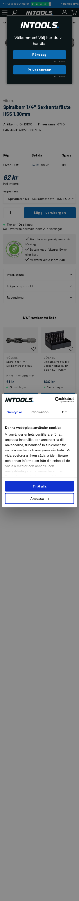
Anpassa (37, 498)
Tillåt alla (39, 486)
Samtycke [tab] (14, 412)
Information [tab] (39, 412)
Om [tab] (64, 412)
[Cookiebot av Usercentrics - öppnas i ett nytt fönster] (56, 400)
